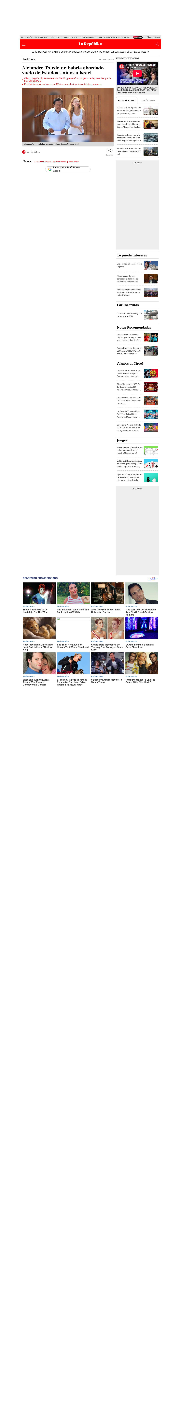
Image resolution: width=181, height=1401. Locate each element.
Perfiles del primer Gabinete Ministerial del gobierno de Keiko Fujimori (129, 292)
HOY (22, 37)
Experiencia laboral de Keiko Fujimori (129, 265)
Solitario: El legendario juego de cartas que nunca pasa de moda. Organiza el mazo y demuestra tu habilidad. (129, 465)
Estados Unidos (59, 161)
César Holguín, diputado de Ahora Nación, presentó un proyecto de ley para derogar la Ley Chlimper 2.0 (67, 79)
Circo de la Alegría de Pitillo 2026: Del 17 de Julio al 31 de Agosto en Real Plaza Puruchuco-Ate (129, 429)
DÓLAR (130, 52)
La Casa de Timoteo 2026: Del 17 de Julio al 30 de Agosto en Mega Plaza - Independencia (128, 415)
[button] (23, 44)
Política (29, 59)
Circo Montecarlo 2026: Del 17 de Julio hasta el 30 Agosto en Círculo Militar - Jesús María (129, 388)
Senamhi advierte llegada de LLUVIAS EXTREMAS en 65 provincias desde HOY (129, 351)
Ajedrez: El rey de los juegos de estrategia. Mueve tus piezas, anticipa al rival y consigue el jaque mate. (129, 478)
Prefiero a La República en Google (66, 169)
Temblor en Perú (87, 37)
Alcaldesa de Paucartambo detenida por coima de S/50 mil (129, 151)
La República (33, 152)
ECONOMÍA (66, 52)
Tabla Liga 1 (55, 37)
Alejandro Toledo (43, 161)
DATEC (137, 52)
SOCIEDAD (77, 52)
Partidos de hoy (70, 37)
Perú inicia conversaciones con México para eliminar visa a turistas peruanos (62, 84)
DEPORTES (104, 52)
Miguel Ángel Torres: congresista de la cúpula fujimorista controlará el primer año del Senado (127, 280)
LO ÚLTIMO (36, 52)
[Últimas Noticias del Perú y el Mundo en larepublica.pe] (90, 44)
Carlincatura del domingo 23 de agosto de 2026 (129, 314)
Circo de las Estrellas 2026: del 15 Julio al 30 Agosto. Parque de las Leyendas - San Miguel (129, 374)
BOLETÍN (145, 52)
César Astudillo (125, 37)
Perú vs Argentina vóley (37, 37)
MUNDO (86, 52)
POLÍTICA (46, 52)
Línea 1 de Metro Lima (106, 37)
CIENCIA (94, 52)
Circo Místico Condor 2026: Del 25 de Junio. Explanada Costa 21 (129, 400)
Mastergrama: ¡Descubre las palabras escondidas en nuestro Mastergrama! (129, 450)
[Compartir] (110, 150)
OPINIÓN (56, 52)
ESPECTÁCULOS (118, 52)
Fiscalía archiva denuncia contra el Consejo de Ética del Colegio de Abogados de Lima (129, 139)
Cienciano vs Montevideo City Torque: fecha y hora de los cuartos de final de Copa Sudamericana (129, 338)
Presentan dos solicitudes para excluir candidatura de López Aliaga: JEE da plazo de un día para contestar (129, 125)
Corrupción (73, 161)
